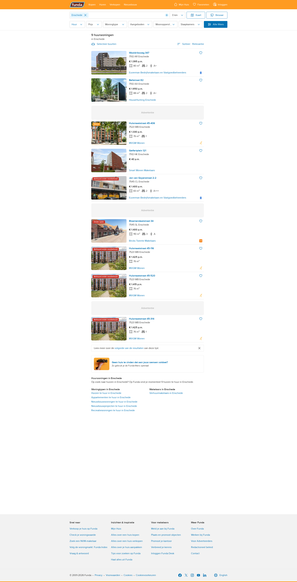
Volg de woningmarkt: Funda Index (88, 547)
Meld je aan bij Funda (162, 528)
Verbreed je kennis (161, 547)
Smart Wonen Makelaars (142, 170)
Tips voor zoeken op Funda (125, 553)
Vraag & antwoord (79, 553)
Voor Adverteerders (201, 541)
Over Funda (197, 528)
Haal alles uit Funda (121, 559)
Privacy (98, 575)
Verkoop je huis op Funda (83, 528)
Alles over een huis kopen (125, 534)
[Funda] (77, 4)
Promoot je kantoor (161, 541)
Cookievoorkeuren (146, 575)
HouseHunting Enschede (142, 99)
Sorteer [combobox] (193, 44)
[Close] (85, 15)
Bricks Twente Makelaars (142, 240)
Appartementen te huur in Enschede (111, 397)
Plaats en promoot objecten (166, 534)
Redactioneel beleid (202, 547)
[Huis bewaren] (201, 53)
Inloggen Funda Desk (162, 553)
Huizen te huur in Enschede (106, 393)
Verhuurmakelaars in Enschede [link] (166, 393)
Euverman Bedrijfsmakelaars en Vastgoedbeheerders (157, 72)
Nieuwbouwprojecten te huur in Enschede (114, 406)
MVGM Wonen (137, 143)
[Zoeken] (167, 15)
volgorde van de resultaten (129, 348)
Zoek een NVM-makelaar (83, 541)
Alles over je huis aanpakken (126, 547)
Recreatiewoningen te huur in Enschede (113, 410)
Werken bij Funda (200, 534)
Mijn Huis (116, 528)
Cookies (128, 575)
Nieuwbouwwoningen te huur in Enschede (114, 401)
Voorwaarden (113, 575)
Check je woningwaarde (83, 534)
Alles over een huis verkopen (127, 541)
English (223, 575)
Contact (195, 553)
